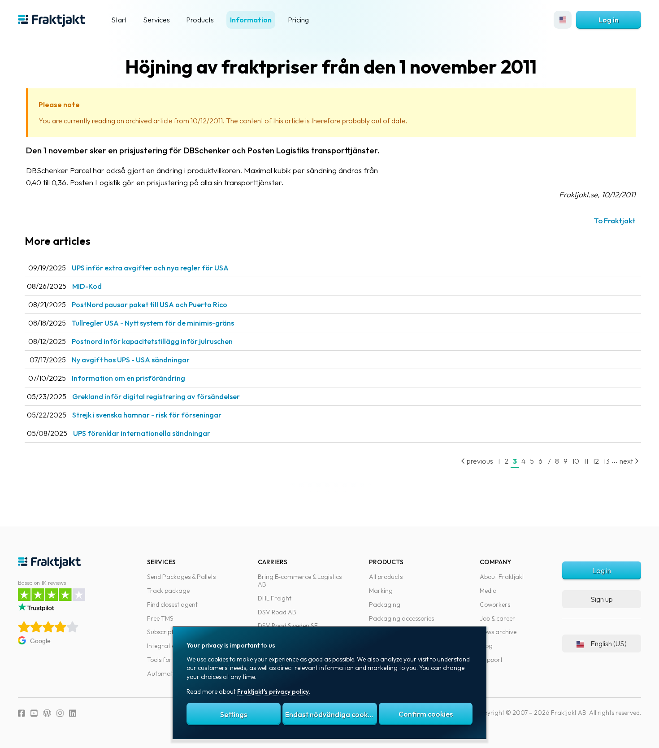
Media (488, 591)
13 (606, 461)
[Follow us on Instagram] (60, 713)
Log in (608, 19)
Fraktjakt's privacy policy (273, 691)
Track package (168, 591)
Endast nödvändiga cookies (331, 714)
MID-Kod (87, 286)
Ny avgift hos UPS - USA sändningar (131, 359)
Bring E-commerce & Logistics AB (300, 580)
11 (586, 461)
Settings (233, 714)
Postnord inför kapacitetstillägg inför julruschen (152, 341)
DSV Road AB (277, 612)
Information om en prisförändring (128, 378)
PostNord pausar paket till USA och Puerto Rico (149, 304)
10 (575, 461)
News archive (498, 632)
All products (386, 577)
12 (596, 461)
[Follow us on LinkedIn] (72, 713)
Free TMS (160, 618)
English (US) (608, 643)
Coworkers (495, 604)
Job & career (497, 618)
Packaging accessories (401, 618)
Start (119, 19)
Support (491, 660)
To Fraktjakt (615, 220)
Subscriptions (166, 632)
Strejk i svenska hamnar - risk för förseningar (146, 414)
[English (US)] (563, 20)
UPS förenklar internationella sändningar (141, 433)
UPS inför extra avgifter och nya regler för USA (150, 267)
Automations (165, 674)
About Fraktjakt (502, 577)
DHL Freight (274, 598)
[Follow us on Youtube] (34, 713)
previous (479, 461)
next (627, 461)
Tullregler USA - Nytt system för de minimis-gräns (153, 322)
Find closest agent (172, 604)
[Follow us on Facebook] (21, 713)
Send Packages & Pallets (181, 577)
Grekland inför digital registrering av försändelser (156, 396)
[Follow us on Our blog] (47, 713)
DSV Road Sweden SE (288, 626)
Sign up (601, 599)
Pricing (298, 19)
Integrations (164, 646)
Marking (381, 591)
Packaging (384, 604)
